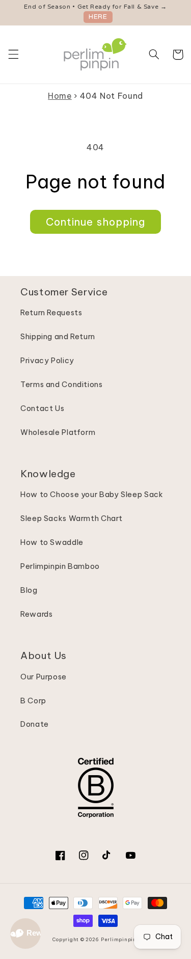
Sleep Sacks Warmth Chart (71, 518)
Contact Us (42, 408)
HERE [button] (98, 17)
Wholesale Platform (57, 432)
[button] (13, 54)
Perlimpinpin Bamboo (60, 566)
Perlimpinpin (119, 939)
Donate (34, 724)
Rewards (36, 614)
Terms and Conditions (61, 384)
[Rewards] (25, 933)
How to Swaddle (52, 542)
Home (60, 96)
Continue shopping (95, 221)
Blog (29, 590)
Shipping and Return (57, 336)
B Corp (33, 700)
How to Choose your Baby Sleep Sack (91, 494)
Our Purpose (43, 676)
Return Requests (51, 312)
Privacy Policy (47, 360)
